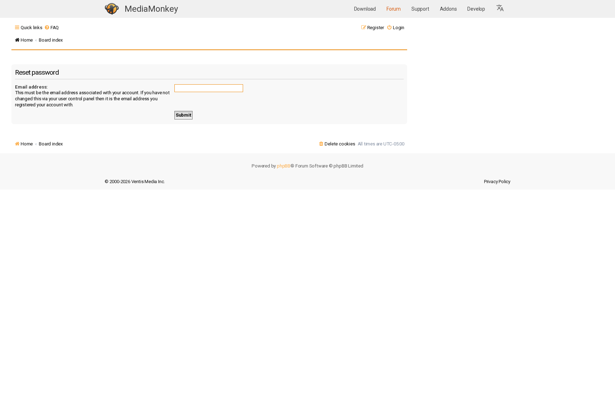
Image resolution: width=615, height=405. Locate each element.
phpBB (283, 166)
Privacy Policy (497, 181)
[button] (500, 9)
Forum (394, 9)
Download (365, 9)
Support (420, 9)
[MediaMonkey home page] (112, 9)
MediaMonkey (151, 9)
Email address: (31, 87)
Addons (448, 9)
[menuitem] (51, 27)
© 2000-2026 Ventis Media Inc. (135, 181)
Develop (476, 9)
